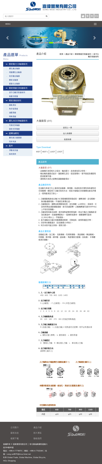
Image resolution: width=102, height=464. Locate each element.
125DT (59, 152)
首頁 (61, 54)
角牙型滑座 (13, 109)
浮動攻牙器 (13, 150)
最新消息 (14, 433)
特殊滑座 (12, 116)
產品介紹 (69, 54)
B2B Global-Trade (10, 457)
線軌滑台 (12, 105)
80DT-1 (45, 152)
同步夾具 (12, 142)
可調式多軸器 (14, 125)
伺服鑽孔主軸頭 (15, 72)
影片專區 (37, 433)
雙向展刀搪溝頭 (15, 138)
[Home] (83, 16)
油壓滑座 (12, 113)
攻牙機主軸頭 (14, 76)
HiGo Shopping (9, 461)
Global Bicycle (39, 457)
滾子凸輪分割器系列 (17, 92)
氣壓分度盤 (13, 96)
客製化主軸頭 (14, 84)
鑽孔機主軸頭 (14, 69)
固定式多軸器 (14, 129)
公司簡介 (14, 427)
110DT (52, 152)
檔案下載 (14, 438)
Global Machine (25, 457)
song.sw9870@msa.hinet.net (19, 454)
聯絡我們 (37, 438)
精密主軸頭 (13, 80)
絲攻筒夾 (12, 154)
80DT (38, 152)
